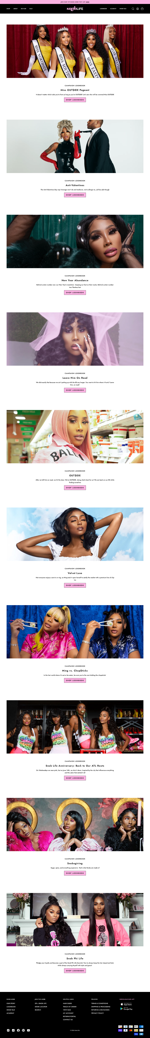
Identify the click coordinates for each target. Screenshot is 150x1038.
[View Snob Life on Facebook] (18, 1030)
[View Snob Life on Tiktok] (13, 1030)
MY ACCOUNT (68, 1013)
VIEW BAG (67, 1010)
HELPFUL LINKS (68, 999)
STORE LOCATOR (41, 1007)
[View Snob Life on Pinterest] (23, 1030)
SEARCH (38, 1010)
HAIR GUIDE (67, 1003)
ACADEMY (10, 1013)
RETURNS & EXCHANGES (100, 1010)
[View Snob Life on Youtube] (28, 1030)
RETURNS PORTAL (69, 1016)
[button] (15, 9)
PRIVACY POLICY (97, 1013)
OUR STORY (11, 1003)
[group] (75, 2)
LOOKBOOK (11, 1007)
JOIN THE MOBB (40, 999)
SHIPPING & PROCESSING (100, 1007)
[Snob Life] (75, 9)
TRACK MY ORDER (69, 1007)
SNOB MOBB (11, 999)
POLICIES (94, 999)
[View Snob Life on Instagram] (8, 1030)
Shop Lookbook (75, 100)
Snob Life (77, 1030)
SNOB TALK (11, 1010)
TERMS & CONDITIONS (99, 1003)
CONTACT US (68, 1020)
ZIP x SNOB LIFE (40, 1003)
